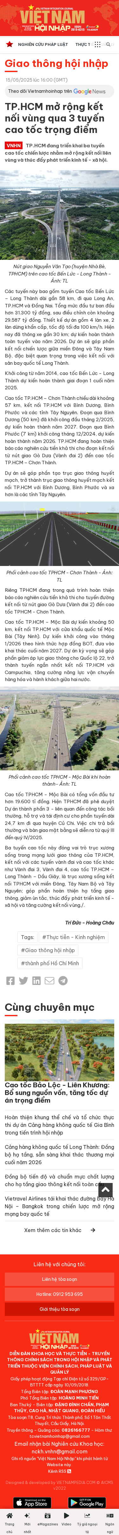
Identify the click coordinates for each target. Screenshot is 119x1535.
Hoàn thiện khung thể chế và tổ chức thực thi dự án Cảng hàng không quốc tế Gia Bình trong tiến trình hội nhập (59, 1125)
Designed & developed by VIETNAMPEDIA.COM (51, 1482)
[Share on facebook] (10, 980)
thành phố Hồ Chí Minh (52, 963)
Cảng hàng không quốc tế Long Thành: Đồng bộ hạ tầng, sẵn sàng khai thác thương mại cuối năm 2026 (59, 1154)
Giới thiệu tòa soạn (60, 1309)
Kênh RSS (57, 1471)
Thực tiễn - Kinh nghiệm (75, 937)
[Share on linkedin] (36, 980)
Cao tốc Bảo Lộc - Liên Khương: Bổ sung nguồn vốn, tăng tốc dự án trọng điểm (57, 1093)
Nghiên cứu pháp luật (43, 44)
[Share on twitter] (23, 980)
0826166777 (76, 1430)
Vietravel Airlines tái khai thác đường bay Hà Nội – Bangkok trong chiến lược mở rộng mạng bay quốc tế (59, 1206)
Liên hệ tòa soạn (59, 1279)
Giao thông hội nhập (57, 63)
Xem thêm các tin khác (53, 1230)
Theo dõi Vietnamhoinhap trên (40, 91)
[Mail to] (49, 980)
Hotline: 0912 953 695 (59, 1294)
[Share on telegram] (63, 980)
